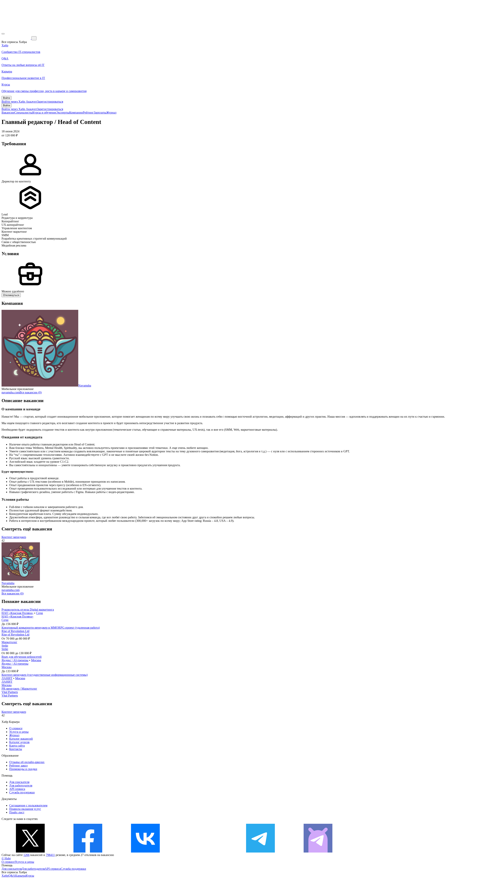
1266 (26, 855)
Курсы (30, 875)
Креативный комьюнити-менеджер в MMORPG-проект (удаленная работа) (51, 627)
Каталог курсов (19, 742)
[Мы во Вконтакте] (145, 851)
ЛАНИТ (7, 678)
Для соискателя (19, 782)
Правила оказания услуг (25, 809)
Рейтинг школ (18, 765)
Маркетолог (9, 642)
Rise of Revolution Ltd (15, 631)
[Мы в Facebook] (88, 851)
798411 (50, 855)
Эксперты (62, 112)
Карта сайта (17, 745)
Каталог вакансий (21, 738)
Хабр (5, 875)
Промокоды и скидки (23, 769)
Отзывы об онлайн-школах (26, 762)
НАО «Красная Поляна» (17, 613)
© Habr (6, 858)
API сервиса (17, 789)
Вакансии (8, 112)
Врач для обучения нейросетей (22, 656)
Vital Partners (10, 692)
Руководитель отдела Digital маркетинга (28, 609)
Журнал (111, 112)
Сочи (39, 613)
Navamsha (84, 385)
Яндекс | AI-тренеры (15, 660)
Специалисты (23, 112)
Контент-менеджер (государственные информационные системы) (45, 674)
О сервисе (15, 728)
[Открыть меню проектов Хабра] (3, 33)
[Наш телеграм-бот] (318, 851)
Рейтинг (88, 112)
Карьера (20, 875)
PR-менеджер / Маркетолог (19, 688)
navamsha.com (11, 392)
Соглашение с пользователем (28, 805)
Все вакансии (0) (31, 392)
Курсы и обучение (44, 112)
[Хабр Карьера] (16, 38)
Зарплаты (100, 112)
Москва (36, 660)
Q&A (11, 875)
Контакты (15, 749)
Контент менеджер (14, 537)
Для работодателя (20, 785)
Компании (76, 112)
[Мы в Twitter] (30, 851)
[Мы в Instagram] (203, 851)
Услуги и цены (19, 731)
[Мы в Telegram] (260, 851)
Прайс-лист (16, 812)
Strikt (5, 645)
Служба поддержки (22, 792)
